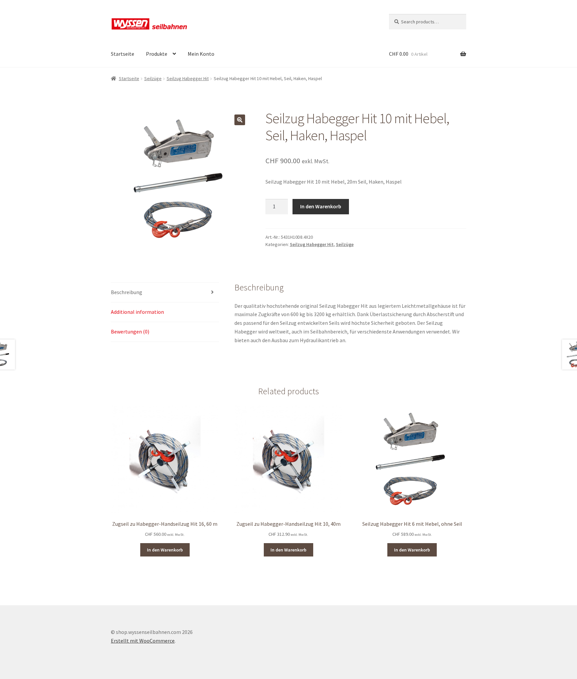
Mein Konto (201, 53)
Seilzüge (153, 78)
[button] (239, 120)
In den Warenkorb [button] (165, 550)
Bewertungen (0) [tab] (130, 331)
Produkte (156, 53)
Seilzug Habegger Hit (188, 78)
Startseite (122, 53)
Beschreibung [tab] (126, 292)
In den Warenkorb (320, 206)
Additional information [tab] (137, 311)
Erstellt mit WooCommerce (143, 640)
